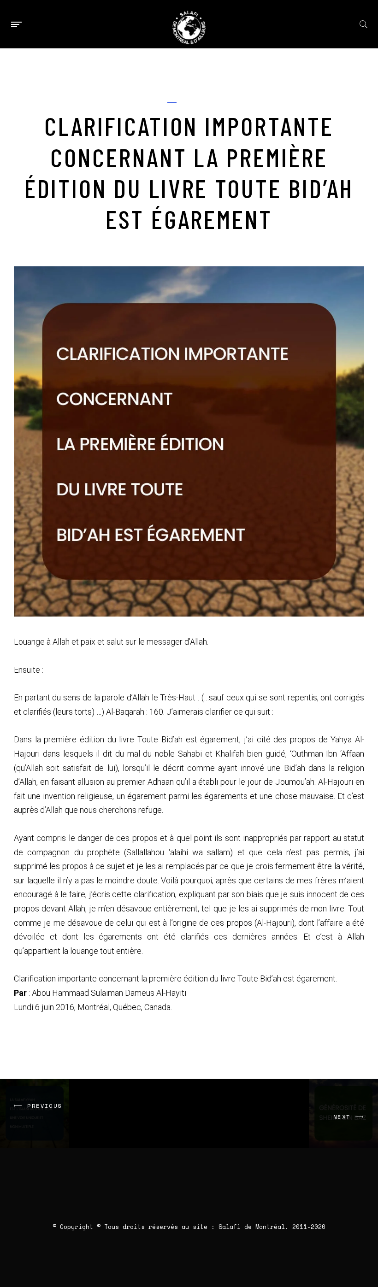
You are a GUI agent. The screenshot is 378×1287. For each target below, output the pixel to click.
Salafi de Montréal (252, 1226)
